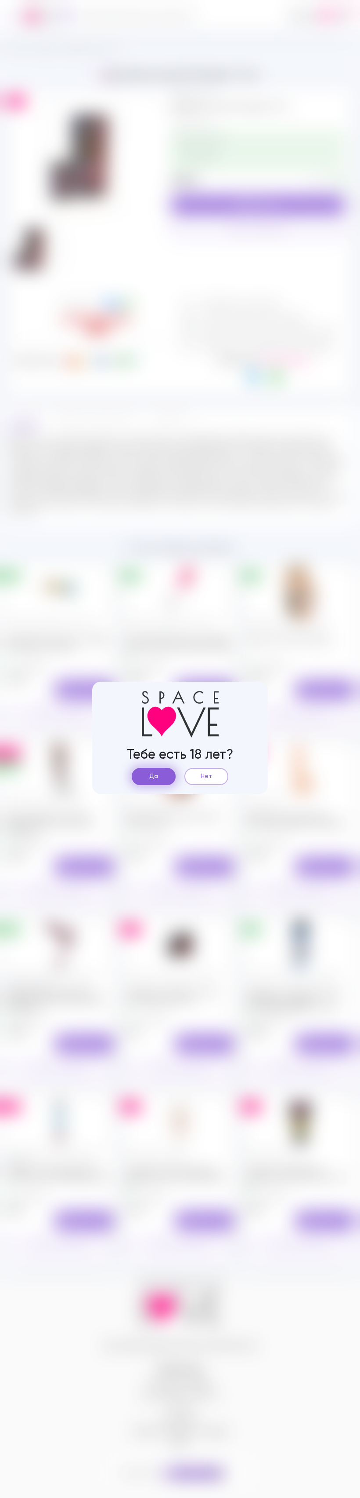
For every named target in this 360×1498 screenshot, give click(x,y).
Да (153, 776)
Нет (206, 776)
